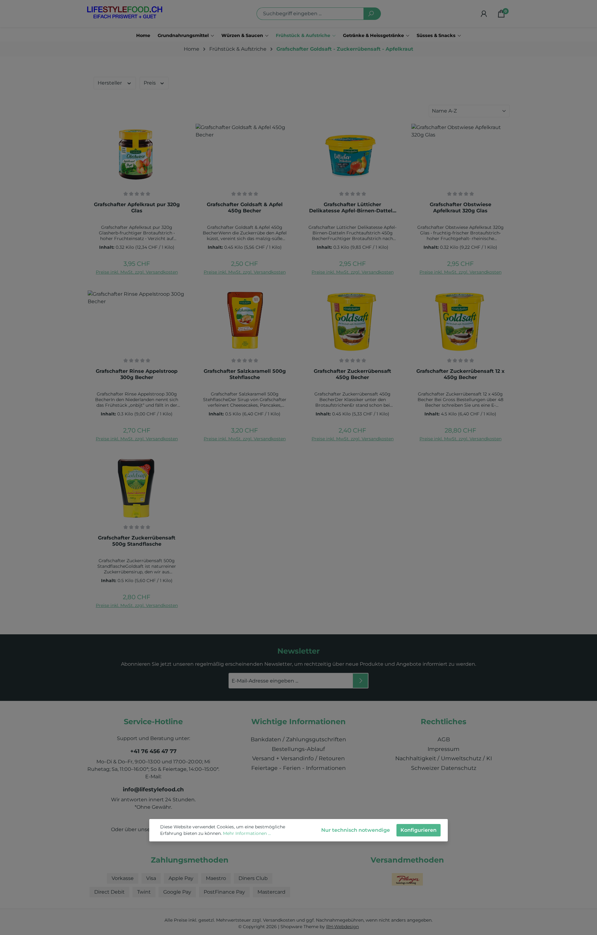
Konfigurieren (418, 830)
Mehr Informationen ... (247, 833)
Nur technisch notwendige (355, 830)
